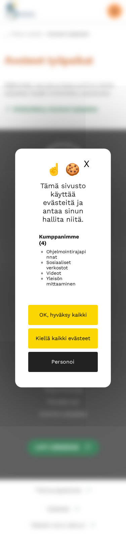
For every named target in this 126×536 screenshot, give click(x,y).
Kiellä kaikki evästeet (63, 338)
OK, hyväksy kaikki (63, 315)
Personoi (62, 362)
